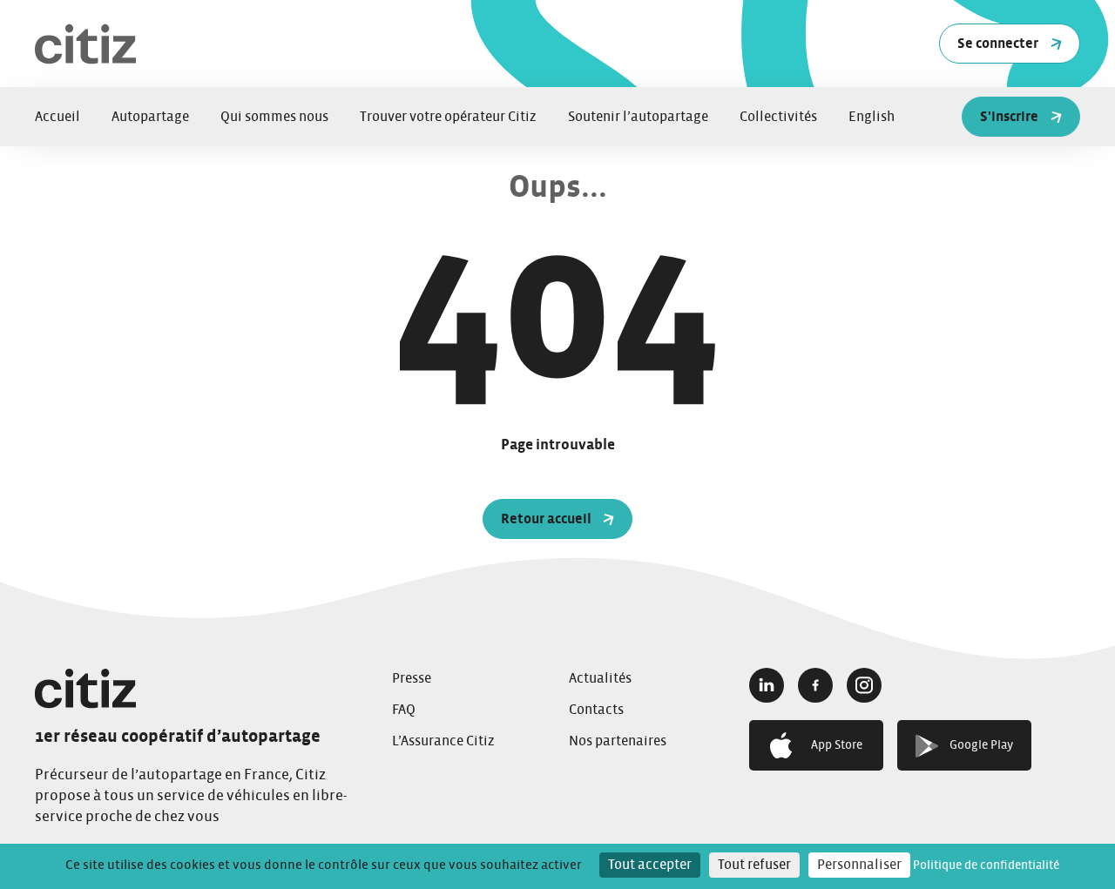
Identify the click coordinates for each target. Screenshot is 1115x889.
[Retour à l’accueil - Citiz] (252, 44)
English (871, 117)
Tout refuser (754, 865)
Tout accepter (650, 865)
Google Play (981, 745)
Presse (411, 678)
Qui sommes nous (274, 117)
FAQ (404, 710)
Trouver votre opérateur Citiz (448, 117)
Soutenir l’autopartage (638, 117)
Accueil (57, 117)
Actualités (600, 678)
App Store (836, 745)
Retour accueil (546, 519)
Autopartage (150, 117)
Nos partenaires (617, 741)
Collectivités (778, 117)
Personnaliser (859, 865)
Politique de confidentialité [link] (986, 865)
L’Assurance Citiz (443, 741)
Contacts (596, 710)
